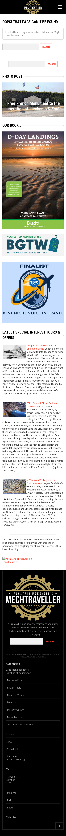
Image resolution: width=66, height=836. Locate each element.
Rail (9, 800)
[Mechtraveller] (33, 7)
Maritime (11, 792)
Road (10, 807)
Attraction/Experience (17, 669)
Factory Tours (14, 687)
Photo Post (12, 748)
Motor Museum (15, 717)
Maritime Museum (16, 695)
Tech (8, 769)
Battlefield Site (14, 680)
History (10, 734)
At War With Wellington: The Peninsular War (40, 481)
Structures (11, 756)
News (9, 741)
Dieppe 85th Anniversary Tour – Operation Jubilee (42, 347)
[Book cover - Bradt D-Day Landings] (33, 180)
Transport (11, 776)
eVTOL (11, 783)
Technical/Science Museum (21, 724)
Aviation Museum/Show (19, 672)
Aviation (11, 779)
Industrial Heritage (16, 759)
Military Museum (15, 709)
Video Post (12, 817)
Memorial (12, 702)
